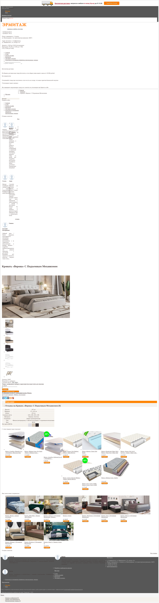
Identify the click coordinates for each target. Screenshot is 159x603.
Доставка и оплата (10, 58)
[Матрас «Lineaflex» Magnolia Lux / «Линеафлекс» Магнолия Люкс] (20, 449)
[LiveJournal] (15, 398)
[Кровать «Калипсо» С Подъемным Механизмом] (39, 540)
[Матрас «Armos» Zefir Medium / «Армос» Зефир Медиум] (78, 449)
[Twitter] (6, 398)
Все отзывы (153, 553)
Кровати (11, 394)
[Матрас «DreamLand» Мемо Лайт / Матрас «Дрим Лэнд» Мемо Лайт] (116, 449)
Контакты (8, 57)
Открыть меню (9, 61)
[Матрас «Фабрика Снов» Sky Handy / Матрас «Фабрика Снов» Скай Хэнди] (39, 449)
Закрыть (4, 91)
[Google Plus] (13, 398)
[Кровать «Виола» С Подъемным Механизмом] (135, 513)
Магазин (7, 585)
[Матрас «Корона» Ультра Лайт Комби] (97, 449)
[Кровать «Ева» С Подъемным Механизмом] (116, 513)
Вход (3, 7)
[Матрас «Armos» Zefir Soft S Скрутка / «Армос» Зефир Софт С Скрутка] (135, 449)
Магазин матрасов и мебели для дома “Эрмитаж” (16, 592)
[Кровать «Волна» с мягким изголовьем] (20, 513)
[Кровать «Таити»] (78, 513)
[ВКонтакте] (3, 398)
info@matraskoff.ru (112, 566)
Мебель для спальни (19, 394)
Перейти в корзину (7, 21)
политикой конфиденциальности (73, 589)
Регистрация (9, 7)
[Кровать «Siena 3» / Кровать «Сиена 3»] (59, 540)
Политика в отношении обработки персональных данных (21, 60)
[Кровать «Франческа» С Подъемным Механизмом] (97, 513)
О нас (7, 54)
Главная (7, 52)
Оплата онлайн (9, 55)
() (12, 598)
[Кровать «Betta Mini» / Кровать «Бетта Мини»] (39, 513)
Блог (6, 586)
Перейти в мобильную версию (63, 568)
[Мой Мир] (8, 398)
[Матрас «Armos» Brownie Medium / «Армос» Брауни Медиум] (78, 476)
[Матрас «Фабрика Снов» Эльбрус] (116, 476)
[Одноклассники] (11, 398)
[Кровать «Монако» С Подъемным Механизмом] (20, 540)
